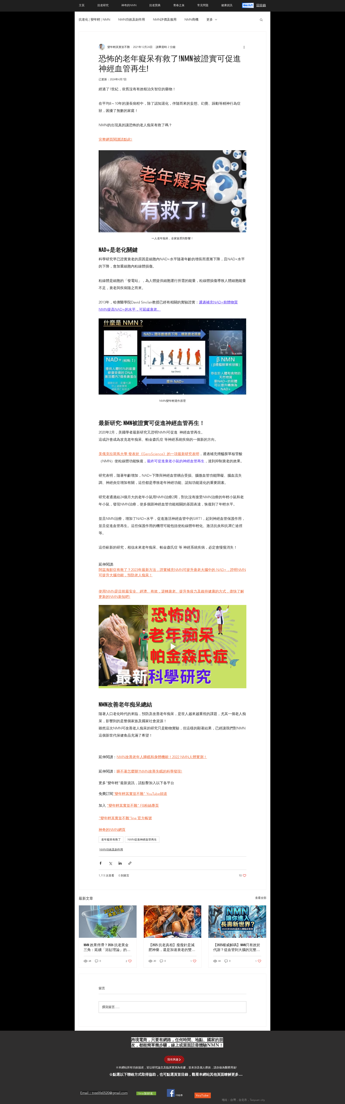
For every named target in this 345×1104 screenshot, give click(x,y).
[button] (248, 5)
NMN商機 (191, 19)
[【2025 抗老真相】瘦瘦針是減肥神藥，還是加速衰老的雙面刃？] (172, 921)
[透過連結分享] (130, 863)
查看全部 (260, 898)
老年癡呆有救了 (111, 839)
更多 (209, 19)
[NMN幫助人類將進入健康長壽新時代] (237, 921)
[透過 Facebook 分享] (100, 863)
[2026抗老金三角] (108, 921)
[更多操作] (244, 47)
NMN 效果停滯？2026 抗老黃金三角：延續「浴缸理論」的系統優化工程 (107, 947)
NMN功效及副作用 (131, 19)
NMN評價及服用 (164, 19)
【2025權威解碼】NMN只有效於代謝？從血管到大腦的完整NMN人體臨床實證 (236, 947)
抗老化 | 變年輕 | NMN (94, 19)
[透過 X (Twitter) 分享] (110, 863)
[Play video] (172, 646)
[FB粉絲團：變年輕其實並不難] (171, 1093)
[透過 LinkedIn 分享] (120, 863)
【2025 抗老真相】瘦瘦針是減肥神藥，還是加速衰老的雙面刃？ (172, 947)
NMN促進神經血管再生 (142, 839)
